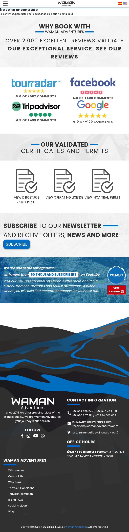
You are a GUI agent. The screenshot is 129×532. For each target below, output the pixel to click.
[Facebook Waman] (22, 436)
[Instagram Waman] (28, 436)
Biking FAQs (15, 500)
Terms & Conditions (21, 488)
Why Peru (14, 482)
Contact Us (15, 476)
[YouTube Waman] (35, 436)
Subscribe (16, 244)
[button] (6, 3)
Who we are (16, 470)
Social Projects (18, 506)
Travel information (20, 494)
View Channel (115, 289)
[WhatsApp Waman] (43, 436)
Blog (11, 511)
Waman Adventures (76, 526)
